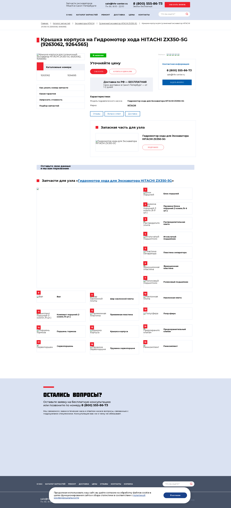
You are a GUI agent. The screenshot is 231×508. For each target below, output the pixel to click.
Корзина (128, 484)
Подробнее (153, 147)
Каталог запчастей (87, 15)
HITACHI (132, 105)
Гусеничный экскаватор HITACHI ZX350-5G (118, 23)
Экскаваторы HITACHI (84, 23)
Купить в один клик (122, 71)
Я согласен (175, 495)
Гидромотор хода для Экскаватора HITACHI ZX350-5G (125, 181)
